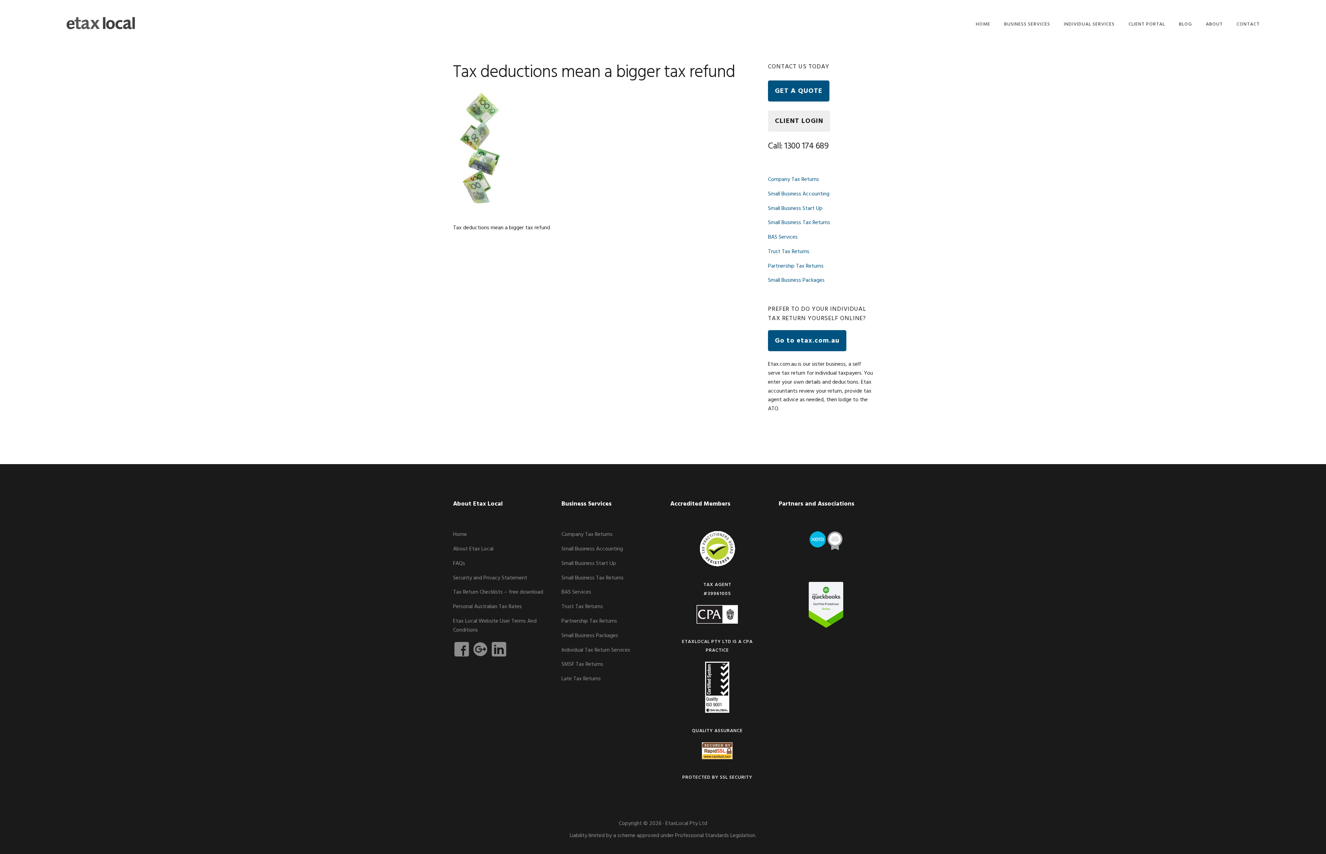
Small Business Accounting (798, 194)
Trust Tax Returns (788, 251)
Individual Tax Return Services (595, 650)
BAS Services (783, 237)
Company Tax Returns (793, 179)
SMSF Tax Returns (582, 664)
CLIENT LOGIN (799, 121)
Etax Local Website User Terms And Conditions (495, 626)
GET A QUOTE (799, 91)
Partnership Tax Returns (796, 266)
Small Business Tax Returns (799, 222)
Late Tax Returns (581, 678)
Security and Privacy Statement (490, 578)
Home (460, 534)
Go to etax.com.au (807, 340)
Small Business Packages (796, 280)
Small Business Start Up (795, 208)
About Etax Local (473, 549)
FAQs (459, 563)
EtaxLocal (100, 23)
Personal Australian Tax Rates (487, 606)
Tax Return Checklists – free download (498, 592)
